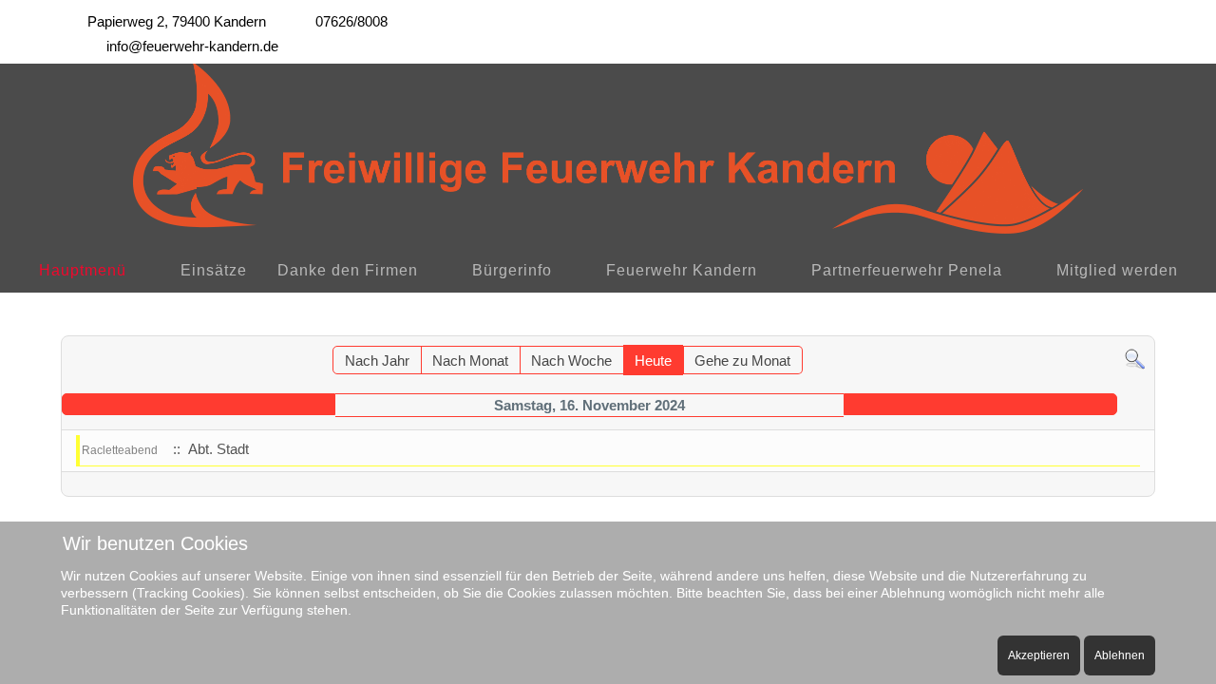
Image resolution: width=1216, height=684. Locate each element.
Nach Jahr (377, 360)
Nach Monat (470, 360)
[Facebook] (1103, 17)
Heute (653, 360)
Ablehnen (1119, 655)
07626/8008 (351, 21)
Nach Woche (571, 360)
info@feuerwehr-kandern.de (192, 46)
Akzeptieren (1039, 655)
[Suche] (1135, 358)
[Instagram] (1145, 17)
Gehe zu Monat (742, 360)
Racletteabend (120, 450)
